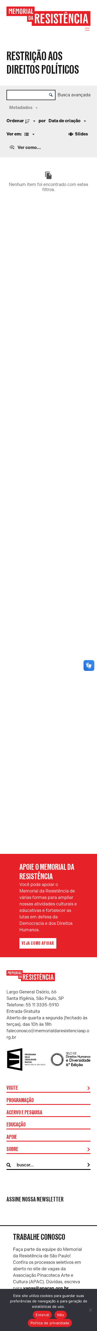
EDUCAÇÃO (16, 1124)
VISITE (12, 1088)
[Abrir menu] (87, 29)
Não (60, 1315)
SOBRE (12, 1149)
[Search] (88, 1165)
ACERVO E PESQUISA (24, 1112)
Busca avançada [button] (74, 94)
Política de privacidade (50, 1323)
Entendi (42, 1315)
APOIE (11, 1137)
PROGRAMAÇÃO (20, 1100)
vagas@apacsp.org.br (46, 1288)
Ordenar (15, 120)
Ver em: (14, 134)
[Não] (90, 1310)
